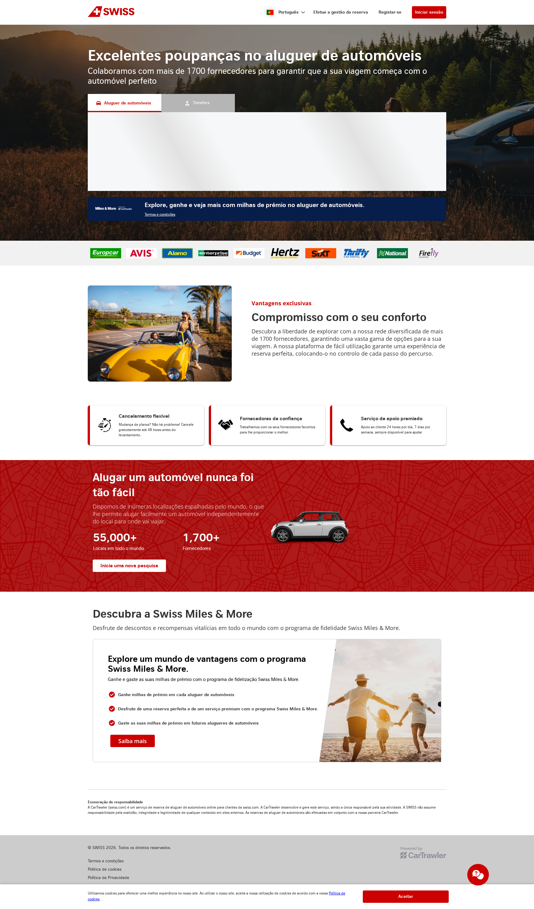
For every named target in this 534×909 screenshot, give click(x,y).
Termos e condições (160, 215)
